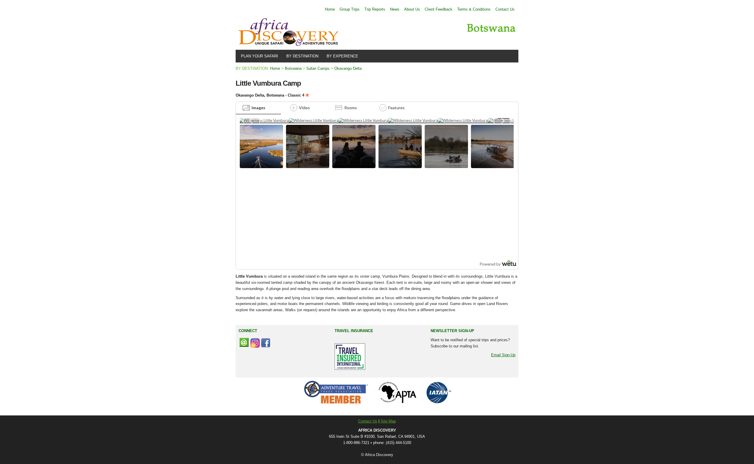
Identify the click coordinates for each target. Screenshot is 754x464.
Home (330, 9)
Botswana (293, 68)
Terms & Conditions (474, 9)
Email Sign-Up (503, 355)
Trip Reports (374, 9)
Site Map (388, 421)
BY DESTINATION (301, 56)
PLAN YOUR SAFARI (258, 56)
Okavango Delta (348, 68)
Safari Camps (318, 68)
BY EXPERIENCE (341, 56)
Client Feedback (438, 9)
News (394, 9)
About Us (412, 9)
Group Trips (350, 9)
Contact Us (505, 9)
